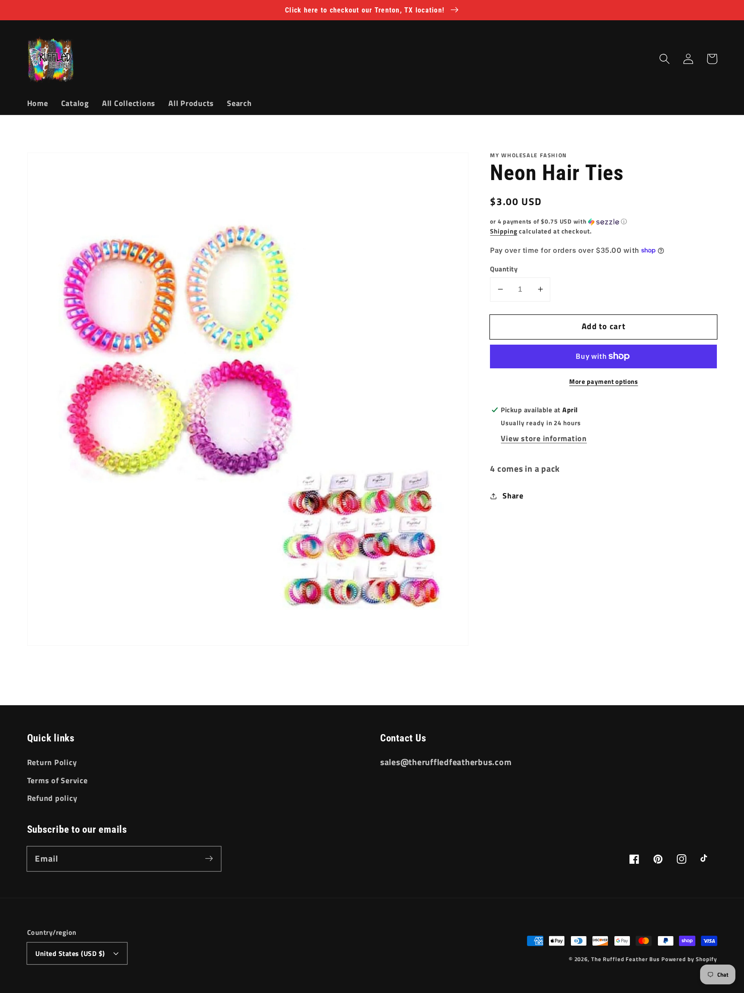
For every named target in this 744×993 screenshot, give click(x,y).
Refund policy (52, 798)
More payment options (603, 381)
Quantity (504, 269)
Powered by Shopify (689, 959)
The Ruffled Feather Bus (626, 959)
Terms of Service (57, 780)
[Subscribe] (209, 858)
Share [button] (513, 495)
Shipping (503, 231)
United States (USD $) (70, 953)
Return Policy (52, 762)
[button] (664, 59)
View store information (544, 438)
